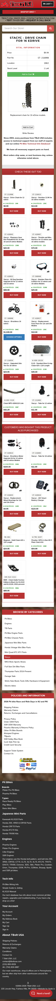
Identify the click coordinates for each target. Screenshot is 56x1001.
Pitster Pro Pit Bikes (10, 790)
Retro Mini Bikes (9, 808)
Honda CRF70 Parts (11, 826)
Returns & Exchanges (11, 944)
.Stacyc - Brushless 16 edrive (12, 322)
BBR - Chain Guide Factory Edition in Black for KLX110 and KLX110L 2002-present (14, 582)
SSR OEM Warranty (12, 725)
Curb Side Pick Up (12, 742)
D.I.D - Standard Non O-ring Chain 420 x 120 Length (41, 364)
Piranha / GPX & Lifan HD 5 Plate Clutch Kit (41, 541)
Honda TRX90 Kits (10, 833)
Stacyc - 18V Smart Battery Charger (38, 499)
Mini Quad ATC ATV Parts (16, 652)
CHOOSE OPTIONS (14, 337)
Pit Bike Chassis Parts (14, 638)
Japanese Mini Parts (14, 813)
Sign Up (5, 926)
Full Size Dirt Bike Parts (15, 666)
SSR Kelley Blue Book (13, 739)
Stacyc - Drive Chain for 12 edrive (14, 199)
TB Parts (8, 628)
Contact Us (8, 753)
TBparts (7, 736)
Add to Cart (27, 74)
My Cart (5, 922)
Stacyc (7, 657)
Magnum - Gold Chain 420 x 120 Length (14, 541)
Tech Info (7, 878)
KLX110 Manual (9, 891)
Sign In (5, 929)
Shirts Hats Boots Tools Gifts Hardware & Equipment (27, 681)
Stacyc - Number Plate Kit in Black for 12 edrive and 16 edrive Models (41, 282)
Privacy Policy (10, 719)
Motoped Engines (11, 733)
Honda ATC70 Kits (10, 830)
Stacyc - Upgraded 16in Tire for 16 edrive (13, 364)
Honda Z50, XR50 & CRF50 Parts (16, 823)
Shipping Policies (11, 707)
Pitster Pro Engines (10, 848)
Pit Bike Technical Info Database (35, 144)
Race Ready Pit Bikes (11, 801)
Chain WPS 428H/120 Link (14, 403)
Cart (48, 4)
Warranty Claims (11, 710)
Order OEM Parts (11, 722)
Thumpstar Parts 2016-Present (18, 671)
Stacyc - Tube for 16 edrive (41, 456)
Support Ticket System (13, 751)
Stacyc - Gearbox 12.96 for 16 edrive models (41, 199)
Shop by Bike (27, 12)
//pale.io (51, 989)
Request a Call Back (38, 20)
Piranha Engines (9, 845)
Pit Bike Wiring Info (10, 884)
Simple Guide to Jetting (12, 888)
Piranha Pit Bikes (9, 793)
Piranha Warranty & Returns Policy (19, 727)
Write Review (28, 133)
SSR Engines (8, 855)
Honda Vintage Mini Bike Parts (18, 647)
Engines (8, 623)
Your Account (10, 906)
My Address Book (9, 919)
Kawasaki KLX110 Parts (12, 819)
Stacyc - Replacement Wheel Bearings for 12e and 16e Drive (13, 500)
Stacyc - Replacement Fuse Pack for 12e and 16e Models (41, 324)
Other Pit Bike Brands (13, 730)
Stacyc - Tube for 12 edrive (41, 403)
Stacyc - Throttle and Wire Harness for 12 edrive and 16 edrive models (41, 240)
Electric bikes (10, 686)
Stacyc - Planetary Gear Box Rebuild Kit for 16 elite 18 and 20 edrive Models (14, 240)
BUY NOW (14, 211)
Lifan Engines (8, 852)
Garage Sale (10, 676)
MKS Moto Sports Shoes (15, 662)
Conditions (7, 951)
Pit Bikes (8, 619)
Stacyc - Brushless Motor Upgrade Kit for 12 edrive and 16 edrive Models (13, 458)
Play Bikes (6, 805)
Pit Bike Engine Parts (14, 633)
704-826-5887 (18, 20)
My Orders (7, 915)
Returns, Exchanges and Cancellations (20, 713)
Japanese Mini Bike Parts (15, 643)
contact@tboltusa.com (41, 18)
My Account (7, 912)
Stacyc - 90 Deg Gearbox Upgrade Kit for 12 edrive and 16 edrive (13, 282)
